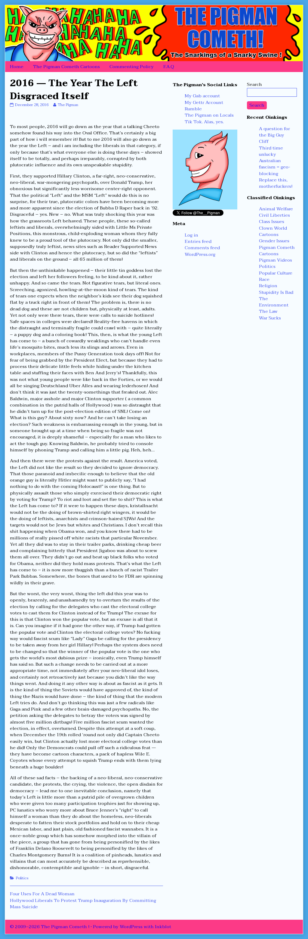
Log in (191, 235)
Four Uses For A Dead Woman (42, 894)
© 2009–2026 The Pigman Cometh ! (49, 927)
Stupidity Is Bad (276, 292)
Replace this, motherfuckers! (275, 183)
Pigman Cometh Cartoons (277, 250)
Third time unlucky (271, 151)
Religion (268, 286)
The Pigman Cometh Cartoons (66, 67)
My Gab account (202, 96)
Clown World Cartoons (273, 231)
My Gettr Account (204, 102)
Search (254, 84)
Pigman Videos (275, 260)
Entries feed (198, 241)
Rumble (193, 109)
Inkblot (163, 927)
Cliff (264, 141)
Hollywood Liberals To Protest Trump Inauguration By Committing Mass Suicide (83, 904)
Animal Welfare (276, 209)
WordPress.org (200, 254)
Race (264, 279)
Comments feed (202, 248)
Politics (22, 878)
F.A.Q (168, 67)
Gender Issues (274, 241)
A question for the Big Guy (274, 132)
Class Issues (271, 221)
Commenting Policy (131, 67)
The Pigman (67, 105)
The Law (268, 311)
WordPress (131, 927)
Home (16, 67)
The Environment (273, 302)
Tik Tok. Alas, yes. (204, 122)
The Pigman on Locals (209, 115)
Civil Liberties (274, 215)
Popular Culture (275, 273)
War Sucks (270, 318)
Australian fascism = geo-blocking (274, 167)
